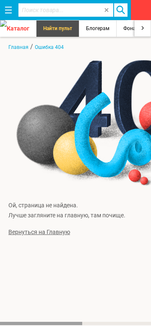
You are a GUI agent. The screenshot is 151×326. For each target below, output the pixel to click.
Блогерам (97, 28)
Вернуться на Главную (39, 232)
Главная (18, 47)
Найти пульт (57, 28)
